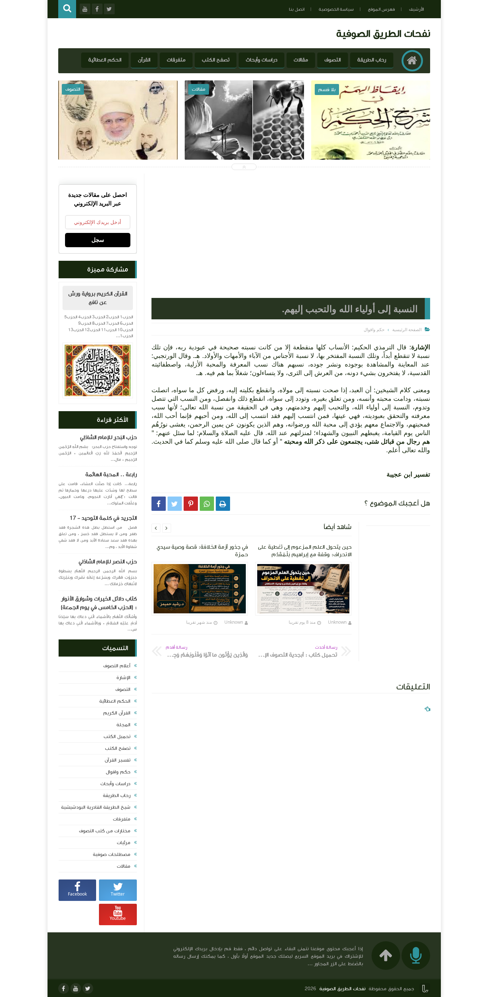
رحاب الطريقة (371, 60)
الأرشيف (416, 9)
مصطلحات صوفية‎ (111, 854)
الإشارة (123, 677)
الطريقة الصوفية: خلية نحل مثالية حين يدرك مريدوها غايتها (244, 140)
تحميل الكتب (117, 736)
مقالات (301, 60)
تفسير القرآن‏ (117, 760)
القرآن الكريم (116, 713)
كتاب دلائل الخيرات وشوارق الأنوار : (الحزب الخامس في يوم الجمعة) (99, 603)
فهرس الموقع (381, 9)
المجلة (123, 724)
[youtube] (75, 988)
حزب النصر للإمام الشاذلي (108, 561)
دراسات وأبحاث (261, 60)
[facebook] (63, 988)
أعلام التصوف (116, 665)
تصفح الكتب (215, 60)
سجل (97, 239)
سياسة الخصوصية (336, 9)
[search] (67, 9)
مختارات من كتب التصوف (104, 830)
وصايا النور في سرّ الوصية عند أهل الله (118, 135)
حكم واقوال (118, 772)
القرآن (144, 60)
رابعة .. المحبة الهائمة (111, 474)
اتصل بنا (296, 9)
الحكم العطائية (104, 60)
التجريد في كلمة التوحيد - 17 (103, 518)
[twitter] (88, 988)
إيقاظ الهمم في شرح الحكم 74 (370, 135)
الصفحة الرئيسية (407, 329)
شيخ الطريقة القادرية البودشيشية (95, 807)
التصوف (332, 60)
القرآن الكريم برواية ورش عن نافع (97, 298)
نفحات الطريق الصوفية (383, 33)
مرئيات (123, 842)
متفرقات (176, 60)
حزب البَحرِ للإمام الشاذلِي (108, 437)
